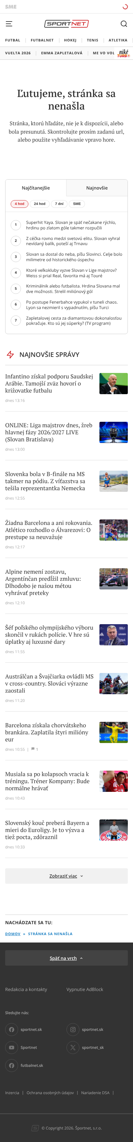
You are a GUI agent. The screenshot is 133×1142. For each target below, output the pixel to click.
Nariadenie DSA (95, 1092)
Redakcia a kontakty (26, 989)
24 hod (39, 204)
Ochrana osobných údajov (50, 1092)
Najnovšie (97, 188)
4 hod (19, 204)
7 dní (59, 204)
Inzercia (12, 1092)
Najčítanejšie (36, 188)
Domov (13, 934)
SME (77, 204)
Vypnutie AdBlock (84, 989)
